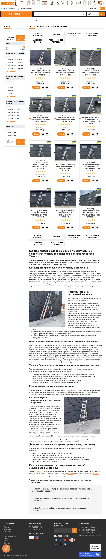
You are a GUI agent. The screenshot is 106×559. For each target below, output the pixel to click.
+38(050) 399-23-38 (88, 532)
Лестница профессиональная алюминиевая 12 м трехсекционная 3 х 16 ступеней (91, 213)
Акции (6, 541)
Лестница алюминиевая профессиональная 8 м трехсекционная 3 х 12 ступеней (65, 167)
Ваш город (94, 8)
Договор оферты (10, 536)
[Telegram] (65, 544)
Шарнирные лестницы (37, 41)
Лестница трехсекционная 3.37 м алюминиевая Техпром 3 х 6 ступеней (40, 72)
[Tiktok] (60, 544)
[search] (83, 14)
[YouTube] (65, 540)
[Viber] (56, 544)
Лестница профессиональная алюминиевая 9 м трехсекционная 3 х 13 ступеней (91, 166)
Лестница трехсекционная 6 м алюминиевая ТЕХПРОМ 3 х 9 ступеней (40, 119)
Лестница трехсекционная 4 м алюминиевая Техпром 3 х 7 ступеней (65, 72)
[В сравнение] (43, 87)
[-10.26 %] (40, 107)
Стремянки (55, 34)
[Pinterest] (74, 540)
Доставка (95, 474)
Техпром (39, 472)
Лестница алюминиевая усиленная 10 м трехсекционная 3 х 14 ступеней (40, 214)
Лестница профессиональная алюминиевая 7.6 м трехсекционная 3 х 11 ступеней (40, 164)
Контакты (7, 529)
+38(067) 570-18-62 (88, 530)
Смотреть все (11, 71)
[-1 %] (40, 60)
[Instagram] (70, 540)
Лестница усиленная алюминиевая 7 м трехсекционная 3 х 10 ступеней (91, 121)
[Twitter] (60, 540)
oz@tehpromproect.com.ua (90, 535)
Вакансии (7, 543)
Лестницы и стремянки (38, 34)
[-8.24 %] (65, 107)
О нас (6, 538)
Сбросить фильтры (10, 38)
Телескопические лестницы (56, 41)
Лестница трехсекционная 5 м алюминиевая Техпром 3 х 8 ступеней (90, 72)
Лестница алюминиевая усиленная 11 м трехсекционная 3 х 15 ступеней (65, 214)
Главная (6, 527)
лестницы (66, 390)
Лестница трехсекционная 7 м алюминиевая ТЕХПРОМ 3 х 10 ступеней (65, 119)
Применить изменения (21, 38)
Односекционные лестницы (74, 34)
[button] (15, 57)
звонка (70, 474)
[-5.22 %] (91, 60)
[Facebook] (56, 540)
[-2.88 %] (65, 60)
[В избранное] (47, 87)
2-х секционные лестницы (92, 34)
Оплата (6, 534)
